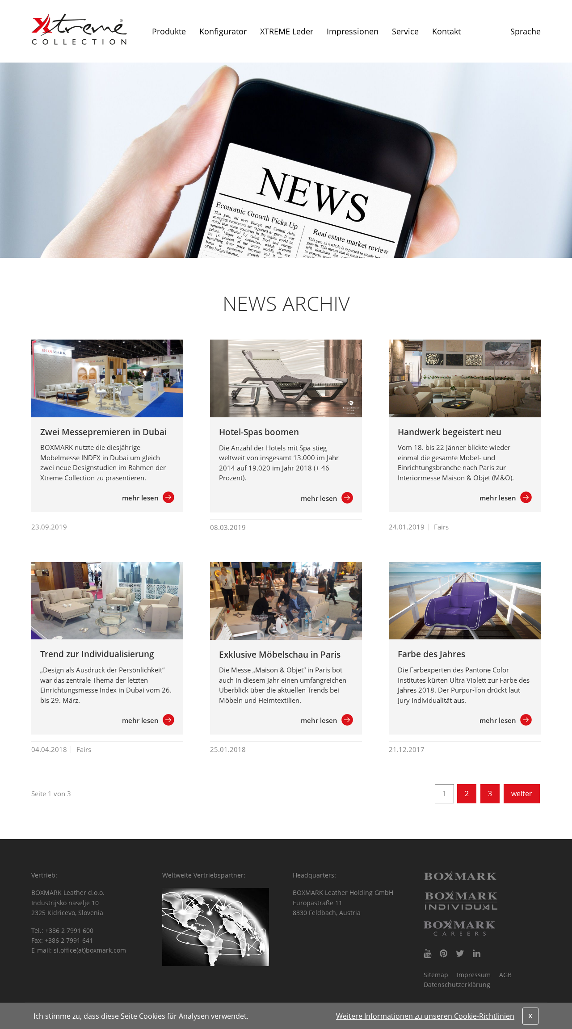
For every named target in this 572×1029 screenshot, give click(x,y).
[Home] (79, 29)
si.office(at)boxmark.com (90, 950)
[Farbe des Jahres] (465, 601)
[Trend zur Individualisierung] (107, 601)
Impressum (474, 974)
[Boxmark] (461, 875)
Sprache (525, 31)
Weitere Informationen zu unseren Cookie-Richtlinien (425, 1016)
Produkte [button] (169, 31)
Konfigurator (223, 31)
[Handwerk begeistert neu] (465, 378)
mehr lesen (140, 497)
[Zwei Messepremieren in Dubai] (107, 378)
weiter (521, 793)
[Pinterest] (443, 953)
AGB (505, 974)
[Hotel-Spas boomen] (286, 378)
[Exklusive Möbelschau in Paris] (286, 601)
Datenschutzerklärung (457, 984)
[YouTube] (427, 953)
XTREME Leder (286, 31)
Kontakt (446, 31)
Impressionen (353, 31)
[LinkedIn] (476, 953)
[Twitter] (460, 953)
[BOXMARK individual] (461, 900)
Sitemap (436, 974)
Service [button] (405, 31)
